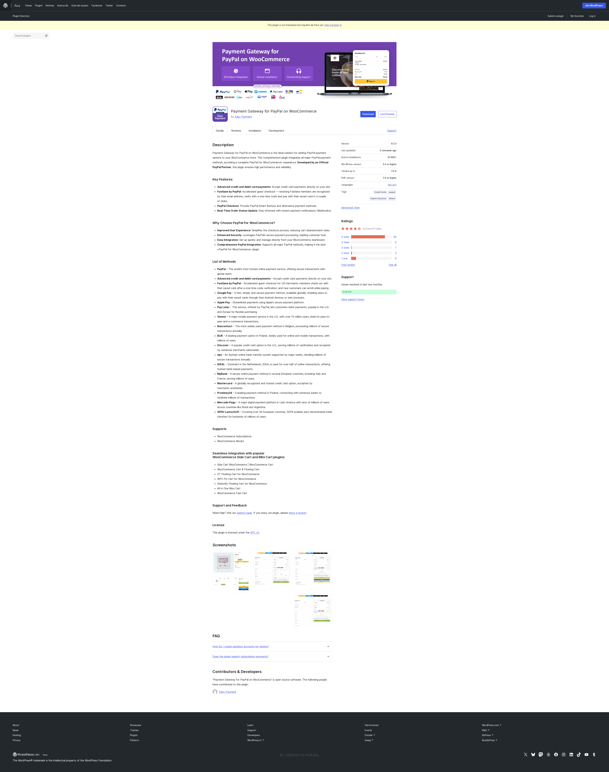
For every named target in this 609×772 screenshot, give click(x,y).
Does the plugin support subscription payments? (240, 656)
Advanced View (350, 207)
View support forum (352, 299)
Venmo (392, 198)
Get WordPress (594, 5)
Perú (45, 755)
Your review (348, 264)
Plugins (134, 735)
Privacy (16, 740)
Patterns (134, 740)
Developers (253, 735)
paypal (392, 192)
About (16, 725)
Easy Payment (243, 116)
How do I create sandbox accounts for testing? (241, 646)
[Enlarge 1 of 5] (246, 554)
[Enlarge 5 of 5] (327, 597)
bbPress (488, 735)
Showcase (135, 725)
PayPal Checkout (378, 198)
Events (368, 730)
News (16, 730)
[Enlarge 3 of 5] (287, 554)
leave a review (297, 512)
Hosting (17, 735)
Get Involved (371, 725)
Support (391, 130)
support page (244, 512)
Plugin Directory (21, 16)
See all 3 (392, 184)
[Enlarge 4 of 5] (327, 554)
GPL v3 (254, 532)
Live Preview (387, 114)
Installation (255, 130)
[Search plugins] (46, 36)
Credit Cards (380, 192)
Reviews (236, 130)
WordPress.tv (255, 740)
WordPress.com (491, 725)
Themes (134, 730)
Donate (370, 735)
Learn (250, 725)
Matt (486, 730)
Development (276, 130)
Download (368, 114)
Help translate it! (333, 25)
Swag (369, 740)
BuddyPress (490, 740)
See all (392, 264)
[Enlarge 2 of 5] (246, 580)
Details (220, 130)
